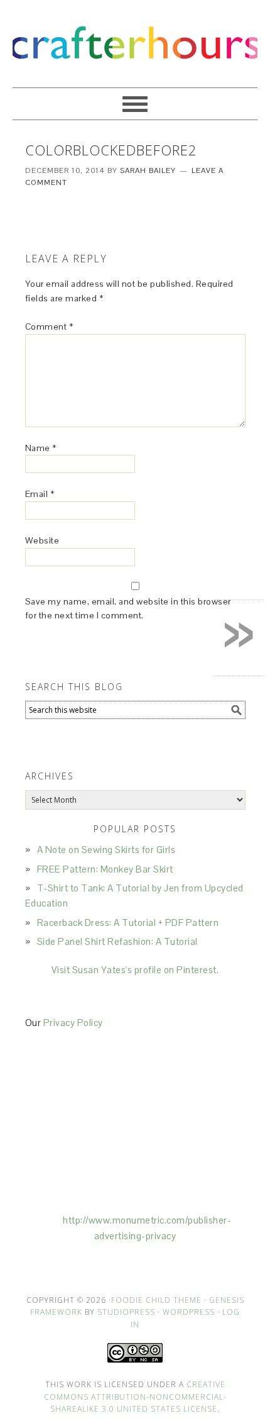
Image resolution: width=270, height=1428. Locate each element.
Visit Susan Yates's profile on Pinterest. (135, 970)
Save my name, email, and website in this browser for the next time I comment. (128, 609)
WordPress (189, 1312)
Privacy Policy (73, 1023)
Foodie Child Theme (156, 1300)
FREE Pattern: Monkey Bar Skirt (105, 869)
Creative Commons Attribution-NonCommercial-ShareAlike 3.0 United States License (135, 1396)
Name (41, 448)
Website (42, 540)
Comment (49, 326)
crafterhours (135, 38)
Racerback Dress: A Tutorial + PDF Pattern (128, 923)
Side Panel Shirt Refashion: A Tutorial (117, 941)
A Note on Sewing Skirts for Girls (106, 850)
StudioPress (126, 1312)
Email (40, 493)
